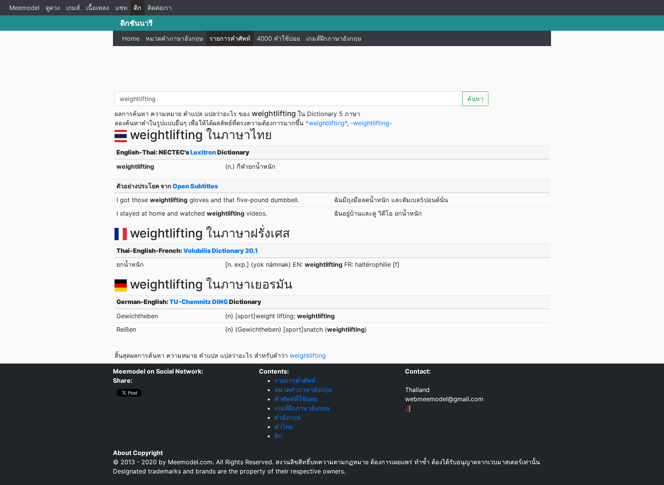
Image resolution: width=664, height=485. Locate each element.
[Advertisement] (332, 67)
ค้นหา (475, 99)
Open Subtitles (195, 186)
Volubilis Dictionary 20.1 (220, 250)
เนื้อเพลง (97, 8)
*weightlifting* (326, 123)
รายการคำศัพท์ (230, 38)
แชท (121, 8)
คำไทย (283, 426)
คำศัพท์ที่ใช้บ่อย (295, 399)
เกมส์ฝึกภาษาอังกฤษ (334, 38)
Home (130, 38)
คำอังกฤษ (287, 417)
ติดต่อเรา (160, 8)
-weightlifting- (371, 123)
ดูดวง (53, 8)
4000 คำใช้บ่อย (278, 38)
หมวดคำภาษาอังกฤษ (174, 38)
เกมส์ (73, 8)
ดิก (137, 8)
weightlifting (308, 355)
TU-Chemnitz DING (198, 302)
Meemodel (24, 8)
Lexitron (203, 152)
